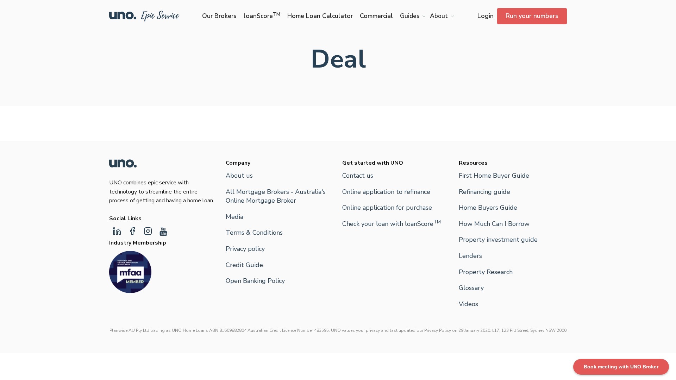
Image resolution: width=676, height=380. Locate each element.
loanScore (262, 15)
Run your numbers (532, 16)
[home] (144, 16)
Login (485, 16)
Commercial (376, 16)
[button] (411, 16)
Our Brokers (219, 16)
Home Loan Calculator (320, 16)
